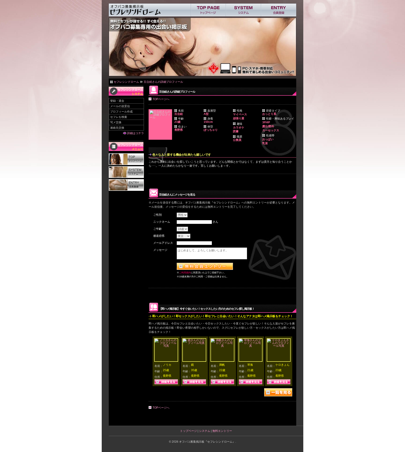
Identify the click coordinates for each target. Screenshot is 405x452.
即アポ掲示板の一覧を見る (278, 392)
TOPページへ (161, 99)
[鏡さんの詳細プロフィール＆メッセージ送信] (194, 343)
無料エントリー (222, 431)
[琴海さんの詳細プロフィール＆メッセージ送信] (250, 345)
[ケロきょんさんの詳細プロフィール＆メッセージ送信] (278, 345)
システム (204, 431)
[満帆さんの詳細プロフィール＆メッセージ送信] (222, 345)
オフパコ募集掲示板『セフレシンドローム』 (207, 441)
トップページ (188, 431)
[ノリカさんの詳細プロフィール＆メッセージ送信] (166, 345)
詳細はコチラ (135, 133)
